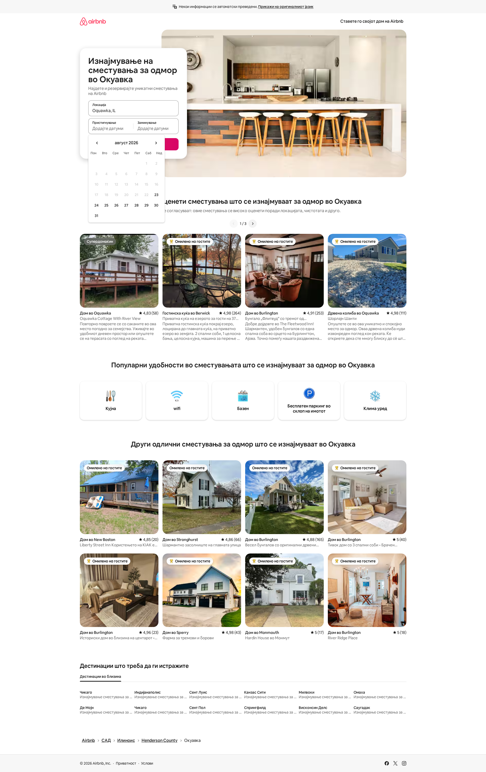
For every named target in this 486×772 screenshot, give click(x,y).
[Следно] (252, 224)
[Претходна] (234, 224)
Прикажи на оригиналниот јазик (286, 6)
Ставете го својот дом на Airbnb (371, 21)
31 (96, 215)
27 (126, 205)
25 (106, 205)
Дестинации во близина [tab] (100, 676)
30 (156, 205)
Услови (147, 763)
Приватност (126, 763)
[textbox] (110, 128)
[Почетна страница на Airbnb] (93, 21)
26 (116, 205)
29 (146, 205)
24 (96, 205)
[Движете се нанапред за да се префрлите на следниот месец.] (155, 142)
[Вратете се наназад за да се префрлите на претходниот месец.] (97, 142)
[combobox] (133, 110)
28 (136, 205)
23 (156, 194)
